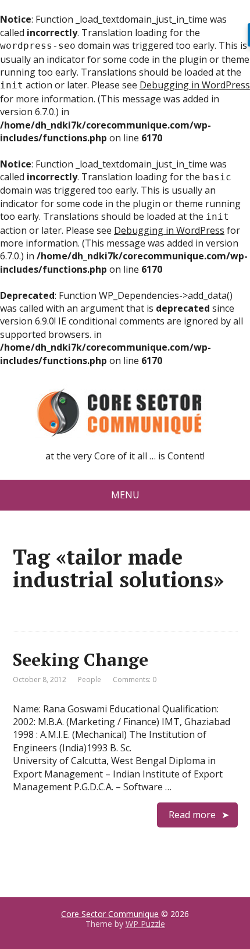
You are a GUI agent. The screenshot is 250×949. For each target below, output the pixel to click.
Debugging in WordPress (195, 85)
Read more (192, 814)
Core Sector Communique (110, 913)
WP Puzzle (145, 923)
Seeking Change (80, 659)
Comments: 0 (134, 679)
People (89, 679)
